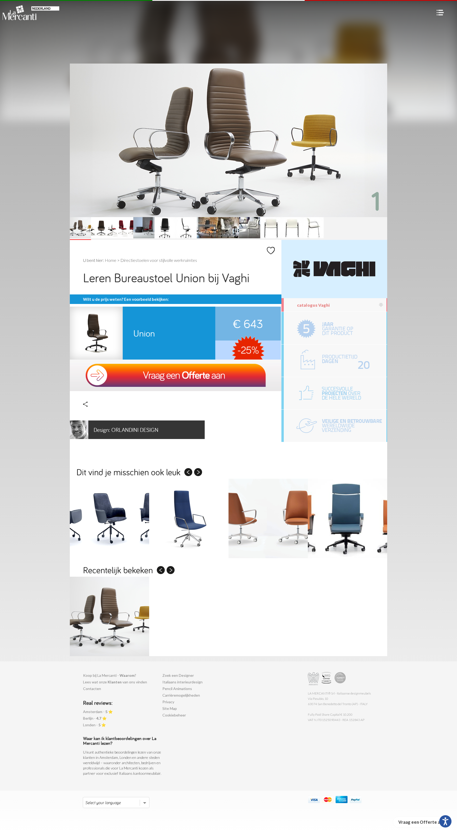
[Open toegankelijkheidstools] (445, 821)
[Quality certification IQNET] (340, 679)
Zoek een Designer (178, 675)
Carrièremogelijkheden (181, 695)
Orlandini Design (126, 429)
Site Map (169, 708)
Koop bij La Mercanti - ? (109, 675)
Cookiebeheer (174, 715)
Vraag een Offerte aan (421, 822)
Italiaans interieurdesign (182, 682)
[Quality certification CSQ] (327, 679)
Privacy (168, 702)
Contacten (92, 688)
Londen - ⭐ (94, 725)
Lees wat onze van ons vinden (115, 682)
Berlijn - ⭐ (95, 718)
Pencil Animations (177, 688)
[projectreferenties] (335, 393)
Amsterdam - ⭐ (98, 711)
